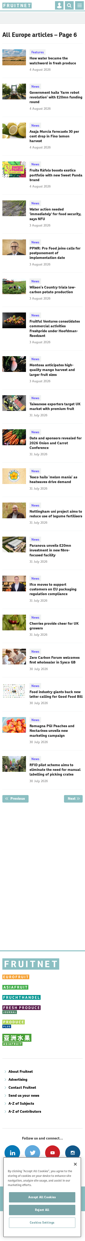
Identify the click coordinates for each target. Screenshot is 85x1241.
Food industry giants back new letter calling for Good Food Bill (56, 694)
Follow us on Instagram (72, 1152)
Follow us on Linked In (12, 1152)
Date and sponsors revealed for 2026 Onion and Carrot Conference (56, 443)
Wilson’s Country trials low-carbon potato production (53, 289)
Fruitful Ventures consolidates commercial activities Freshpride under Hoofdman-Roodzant (55, 328)
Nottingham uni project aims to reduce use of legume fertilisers (56, 514)
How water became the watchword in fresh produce (53, 60)
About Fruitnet (20, 1071)
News (35, 86)
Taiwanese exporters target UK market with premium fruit (55, 406)
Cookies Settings (42, 1223)
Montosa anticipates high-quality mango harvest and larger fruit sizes (52, 370)
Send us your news (23, 1095)
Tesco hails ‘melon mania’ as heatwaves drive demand (53, 479)
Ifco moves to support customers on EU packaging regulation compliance (53, 589)
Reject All (42, 1210)
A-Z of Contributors (24, 1111)
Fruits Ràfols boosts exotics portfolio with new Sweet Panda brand (56, 175)
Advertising (17, 1079)
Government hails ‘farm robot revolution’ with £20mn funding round (56, 97)
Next (75, 798)
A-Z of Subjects (21, 1103)
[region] (42, 1197)
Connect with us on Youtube (52, 1152)
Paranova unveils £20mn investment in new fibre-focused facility (50, 550)
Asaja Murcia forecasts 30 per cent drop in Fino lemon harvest (54, 136)
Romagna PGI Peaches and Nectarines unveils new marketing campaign (52, 730)
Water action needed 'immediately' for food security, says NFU (55, 214)
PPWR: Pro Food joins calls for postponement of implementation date (55, 253)
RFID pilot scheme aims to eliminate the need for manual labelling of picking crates (55, 769)
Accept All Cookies (42, 1197)
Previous (19, 798)
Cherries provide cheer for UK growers (54, 626)
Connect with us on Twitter (32, 1152)
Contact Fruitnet (22, 1087)
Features (37, 52)
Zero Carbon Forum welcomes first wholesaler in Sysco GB (55, 660)
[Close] (75, 1164)
